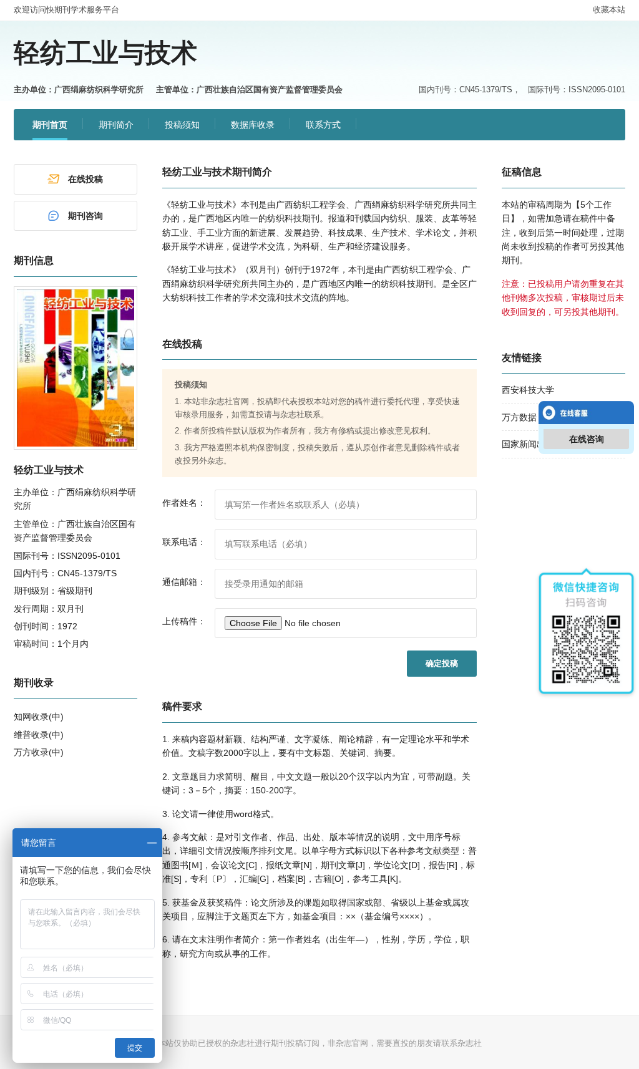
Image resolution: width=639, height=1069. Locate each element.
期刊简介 (116, 125)
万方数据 (519, 417)
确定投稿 (442, 663)
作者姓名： (184, 503)
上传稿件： (184, 621)
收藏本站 (609, 9)
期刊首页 (49, 125)
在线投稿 (85, 179)
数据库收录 (253, 125)
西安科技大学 (528, 390)
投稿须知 (182, 125)
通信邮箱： (184, 582)
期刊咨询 (85, 216)
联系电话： (184, 542)
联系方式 (323, 125)
